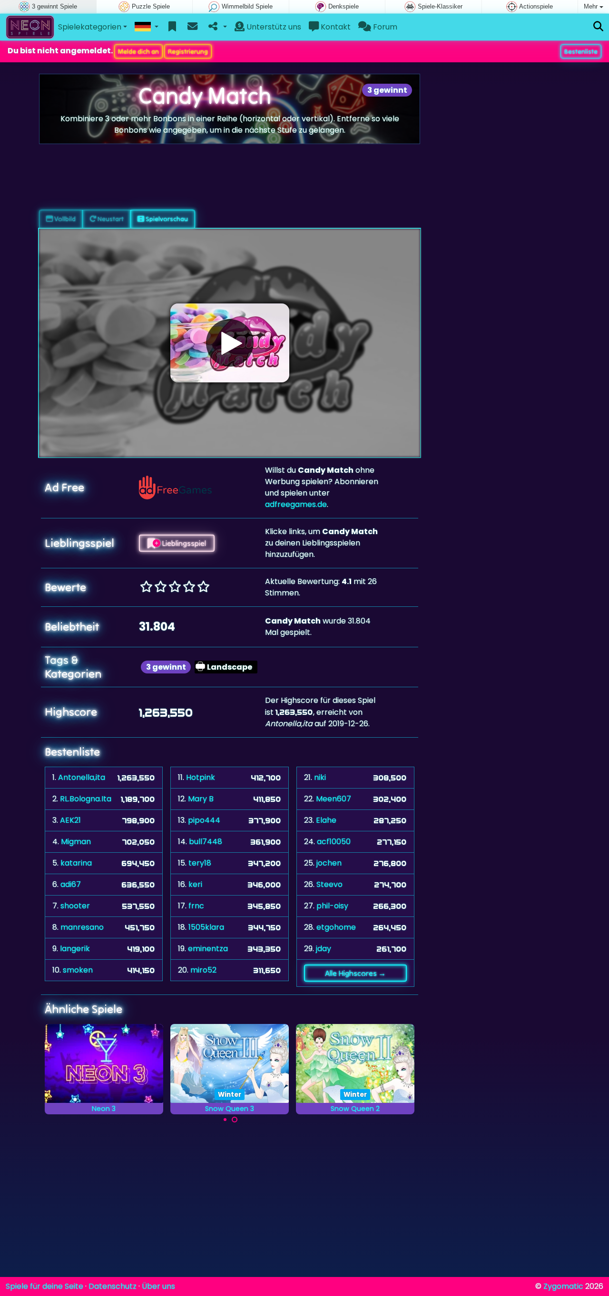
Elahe (326, 820)
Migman (76, 841)
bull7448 (205, 841)
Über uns (158, 1286)
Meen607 (333, 798)
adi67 (70, 884)
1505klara (206, 927)
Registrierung (188, 51)
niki (320, 777)
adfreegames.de (296, 504)
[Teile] (217, 27)
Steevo (329, 884)
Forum (384, 26)
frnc (196, 905)
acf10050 (334, 841)
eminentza (208, 948)
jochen (329, 863)
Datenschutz (112, 1286)
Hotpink (200, 777)
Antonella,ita (81, 777)
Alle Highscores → (355, 973)
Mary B (201, 798)
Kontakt (335, 26)
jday (323, 948)
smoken (78, 970)
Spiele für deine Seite (44, 1286)
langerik (75, 948)
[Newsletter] (192, 27)
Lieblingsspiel (183, 543)
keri (195, 884)
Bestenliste (581, 51)
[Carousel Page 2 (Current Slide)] (234, 1119)
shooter (75, 905)
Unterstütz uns (273, 26)
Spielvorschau (166, 218)
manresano (82, 927)
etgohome (336, 927)
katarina (76, 863)
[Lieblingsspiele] (172, 27)
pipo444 (204, 820)
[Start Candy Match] (230, 343)
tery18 (199, 863)
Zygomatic (563, 1286)
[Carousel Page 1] (225, 1119)
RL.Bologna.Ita (85, 798)
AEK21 (70, 820)
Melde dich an (138, 51)
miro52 (203, 970)
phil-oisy (332, 905)
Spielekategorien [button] (89, 26)
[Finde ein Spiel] (598, 26)
